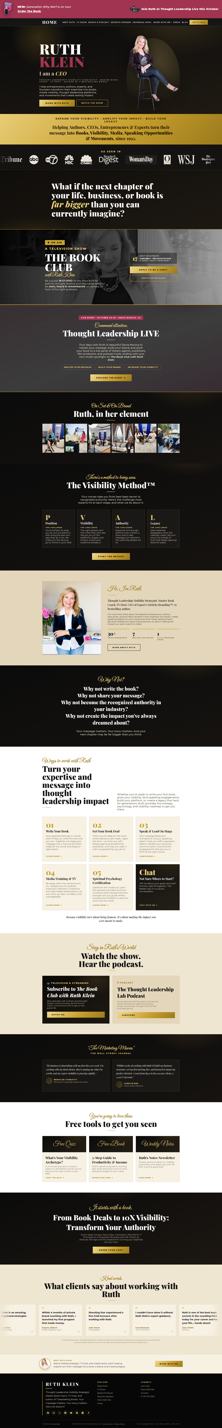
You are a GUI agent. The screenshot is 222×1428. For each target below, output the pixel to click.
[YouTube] (71, 1413)
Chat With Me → (148, 905)
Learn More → (54, 856)
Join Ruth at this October (180, 9)
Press (176, 22)
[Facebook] (48, 1413)
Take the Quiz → (54, 1178)
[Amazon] (88, 1413)
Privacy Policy (119, 1424)
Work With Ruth (57, 103)
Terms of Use (108, 1424)
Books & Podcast (98, 22)
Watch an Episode (153, 278)
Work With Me (162, 22)
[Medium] (82, 1413)
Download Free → (102, 1178)
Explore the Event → (111, 378)
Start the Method (111, 556)
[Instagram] (53, 1413)
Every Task (56, 1424)
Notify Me (58, 1015)
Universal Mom (141, 22)
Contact (144, 1393)
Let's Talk (199, 22)
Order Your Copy (111, 1250)
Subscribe (128, 1015)
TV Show (82, 22)
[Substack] (77, 1413)
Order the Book (29, 11)
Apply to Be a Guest (153, 270)
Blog (185, 22)
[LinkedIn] (65, 1413)
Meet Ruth (69, 22)
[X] (59, 1413)
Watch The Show (92, 103)
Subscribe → (146, 1178)
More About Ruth (124, 647)
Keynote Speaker (121, 22)
